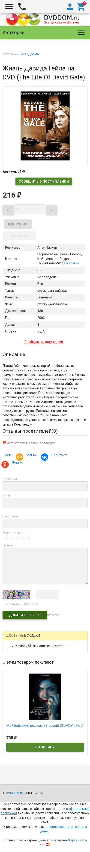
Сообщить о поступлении (44, 181)
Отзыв (7, 545)
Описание (14, 354)
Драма (33, 54)
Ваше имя (10, 479)
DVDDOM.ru (14, 793)
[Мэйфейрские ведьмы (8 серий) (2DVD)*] (45, 696)
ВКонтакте (59, 455)
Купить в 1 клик (19, 235)
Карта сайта (77, 840)
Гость (8, 455)
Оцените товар (14, 533)
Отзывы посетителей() (30, 431)
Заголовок (10, 516)
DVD (23, 54)
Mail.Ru (32, 455)
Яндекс (17, 462)
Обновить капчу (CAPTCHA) (21, 604)
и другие (72, 263)
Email (7, 495)
